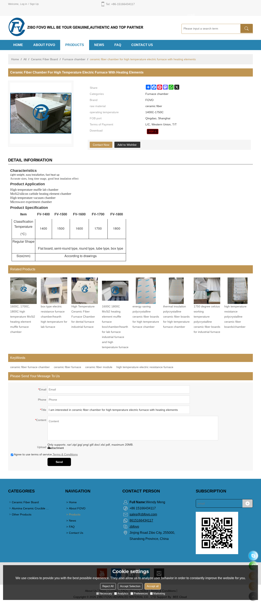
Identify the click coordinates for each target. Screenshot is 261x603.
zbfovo (134, 526)
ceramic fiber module (98, 367)
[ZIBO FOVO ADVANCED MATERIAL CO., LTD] (89, 27)
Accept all (153, 586)
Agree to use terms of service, (46, 454)
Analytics (122, 593)
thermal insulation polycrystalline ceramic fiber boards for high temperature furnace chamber (176, 316)
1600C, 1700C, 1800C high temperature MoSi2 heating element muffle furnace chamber (22, 319)
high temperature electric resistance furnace (144, 367)
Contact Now (101, 144)
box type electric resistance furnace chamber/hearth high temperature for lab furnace (54, 316)
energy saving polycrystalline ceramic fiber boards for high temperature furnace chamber (146, 316)
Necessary (106, 593)
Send (59, 462)
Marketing (159, 593)
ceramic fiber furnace (67, 367)
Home (18, 45)
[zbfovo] (253, 555)
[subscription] (247, 503)
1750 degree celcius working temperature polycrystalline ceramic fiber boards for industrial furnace (207, 319)
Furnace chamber (73, 59)
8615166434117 (141, 520)
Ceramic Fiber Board (44, 59)
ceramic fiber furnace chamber (30, 367)
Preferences (141, 593)
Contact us (142, 45)
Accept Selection (130, 586)
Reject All (108, 586)
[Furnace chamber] (152, 131)
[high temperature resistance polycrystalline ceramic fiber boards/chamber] (237, 290)
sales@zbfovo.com (143, 514)
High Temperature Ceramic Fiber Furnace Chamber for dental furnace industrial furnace (83, 316)
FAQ (117, 45)
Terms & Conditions (65, 454)
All (25, 59)
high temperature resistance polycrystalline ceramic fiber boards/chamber (235, 316)
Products (74, 45)
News (99, 45)
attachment (57, 448)
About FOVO (44, 45)
